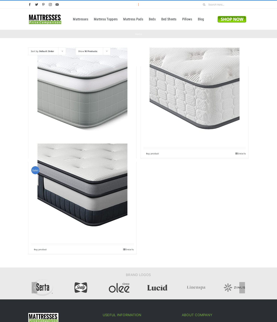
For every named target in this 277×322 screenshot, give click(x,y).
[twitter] (36, 4)
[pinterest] (43, 4)
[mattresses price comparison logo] (45, 15)
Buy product (152, 153)
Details (242, 153)
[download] (232, 14)
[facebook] (29, 4)
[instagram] (50, 4)
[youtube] (57, 4)
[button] (34, 287)
